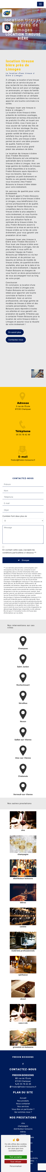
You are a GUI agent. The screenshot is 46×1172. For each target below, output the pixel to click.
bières (23, 1131)
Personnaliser (16, 1166)
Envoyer (25, 560)
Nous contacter (23, 1103)
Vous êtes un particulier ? (23, 1109)
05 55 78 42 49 (23, 434)
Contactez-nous (15, 340)
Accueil (23, 1098)
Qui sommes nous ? (23, 1112)
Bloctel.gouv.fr (9, 611)
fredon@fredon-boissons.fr (23, 460)
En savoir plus (14, 332)
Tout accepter (15, 1157)
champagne (23, 1126)
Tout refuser (15, 1161)
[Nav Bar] (40, 4)
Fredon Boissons (12, 4)
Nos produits (23, 1101)
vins (23, 1123)
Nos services (23, 1106)
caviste (23, 1134)
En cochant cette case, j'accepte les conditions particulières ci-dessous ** (19, 551)
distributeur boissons (23, 1129)
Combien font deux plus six (14, 516)
